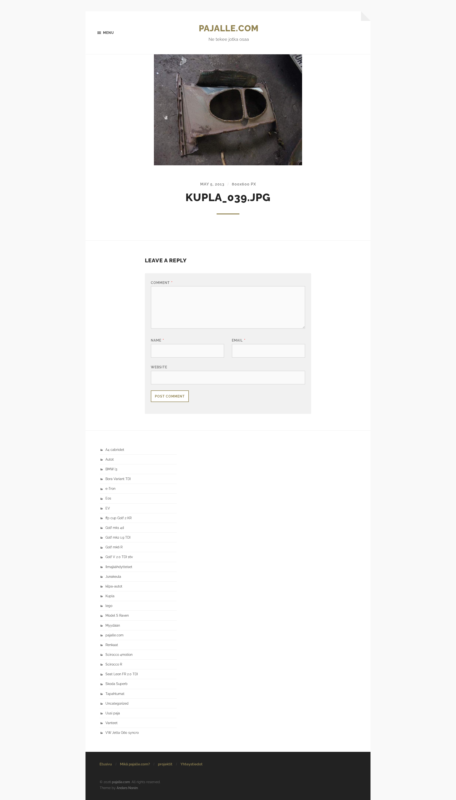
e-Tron (110, 488)
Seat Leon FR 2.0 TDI (121, 674)
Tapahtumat (114, 694)
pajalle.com (229, 28)
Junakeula (113, 576)
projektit (165, 764)
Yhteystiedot (191, 764)
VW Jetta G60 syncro (122, 733)
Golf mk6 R (114, 547)
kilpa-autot (113, 586)
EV (107, 508)
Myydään (112, 625)
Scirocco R (113, 664)
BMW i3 (111, 469)
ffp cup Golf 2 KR (118, 518)
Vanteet (111, 723)
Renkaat (111, 645)
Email (239, 340)
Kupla (109, 596)
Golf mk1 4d (114, 528)
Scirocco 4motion (119, 654)
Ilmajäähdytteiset (118, 567)
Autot (109, 459)
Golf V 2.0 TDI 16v (119, 557)
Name (157, 340)
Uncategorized (116, 703)
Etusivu (106, 764)
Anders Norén (127, 788)
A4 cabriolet (114, 450)
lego (108, 606)
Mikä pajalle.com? (135, 764)
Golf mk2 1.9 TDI (117, 537)
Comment (162, 283)
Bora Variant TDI (118, 479)
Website (159, 367)
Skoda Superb (116, 684)
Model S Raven (117, 615)
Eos (108, 498)
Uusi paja (112, 713)
